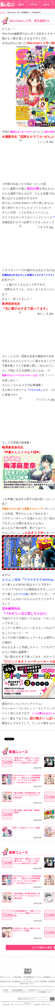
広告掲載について (45, 992)
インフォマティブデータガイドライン (18, 992)
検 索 (52, 999)
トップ (2, 12)
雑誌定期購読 (17, 990)
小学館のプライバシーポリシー (40, 990)
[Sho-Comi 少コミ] (7, 8)
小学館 (5, 990)
